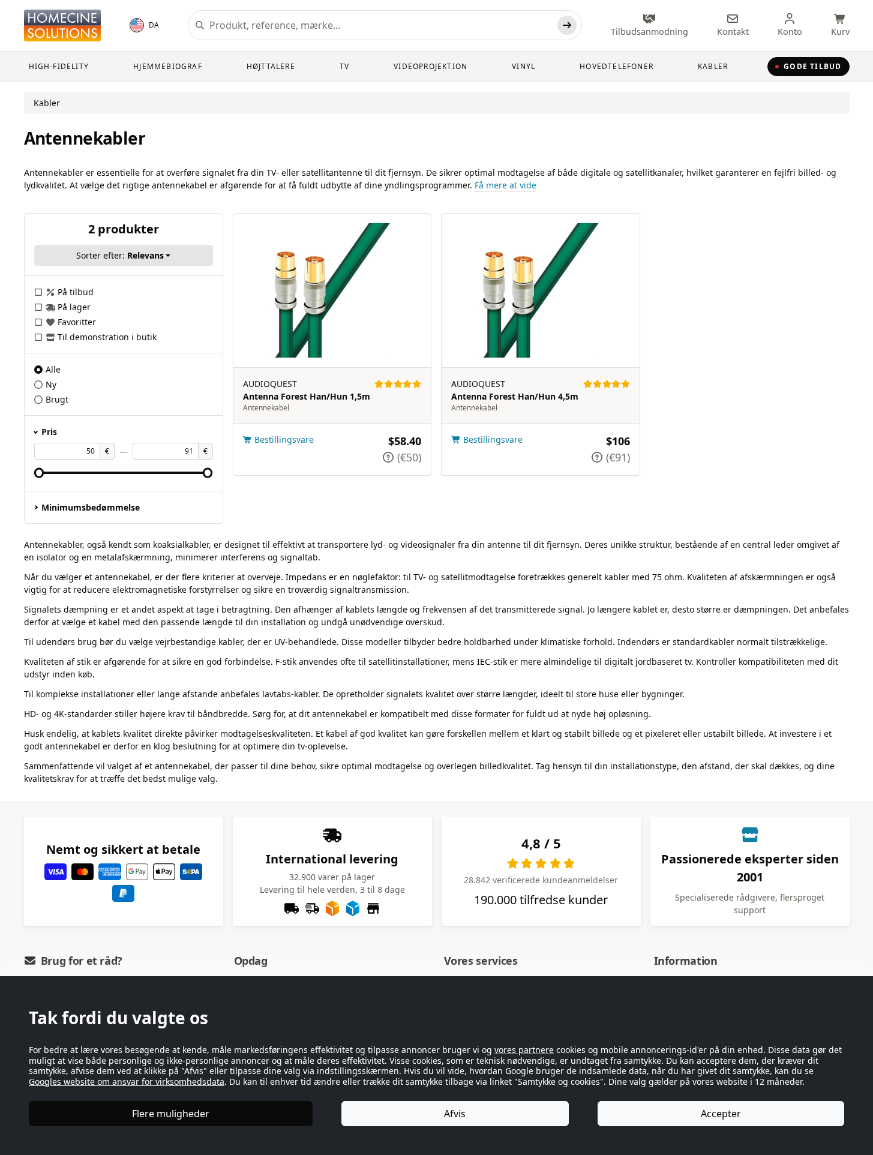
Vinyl (523, 66)
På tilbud (76, 292)
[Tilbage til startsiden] (62, 25)
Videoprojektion (430, 66)
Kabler (713, 66)
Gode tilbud (812, 66)
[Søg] (567, 25)
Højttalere (271, 66)
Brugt (57, 399)
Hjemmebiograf (167, 66)
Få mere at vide (505, 185)
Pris (49, 431)
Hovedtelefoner (616, 66)
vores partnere (524, 1049)
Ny (51, 384)
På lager (74, 307)
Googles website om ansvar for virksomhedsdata (126, 1081)
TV (344, 66)
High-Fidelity (59, 66)
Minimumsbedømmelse (90, 507)
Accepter (721, 1113)
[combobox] (381, 25)
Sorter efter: (120, 255)
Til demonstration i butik (107, 337)
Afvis (455, 1113)
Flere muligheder (170, 1113)
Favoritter (77, 322)
